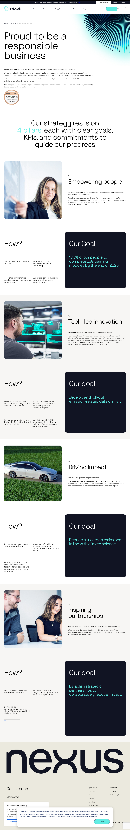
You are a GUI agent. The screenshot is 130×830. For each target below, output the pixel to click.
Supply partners (61, 9)
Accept (102, 821)
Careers (91, 798)
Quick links (93, 788)
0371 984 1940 (12, 797)
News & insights (94, 805)
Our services (47, 9)
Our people (86, 9)
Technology (75, 9)
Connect (113, 788)
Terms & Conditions (117, 822)
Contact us (92, 795)
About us (36, 9)
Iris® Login (92, 791)
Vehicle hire (103, 3)
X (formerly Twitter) (117, 795)
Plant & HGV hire (119, 3)
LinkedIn (113, 791)
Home (6, 23)
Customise (13, 821)
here (79, 3)
